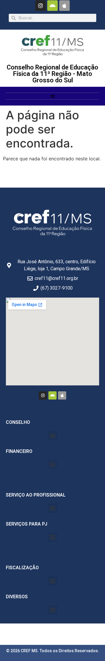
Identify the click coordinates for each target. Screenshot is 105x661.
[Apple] (64, 5)
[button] (52, 96)
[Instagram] (40, 5)
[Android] (52, 5)
